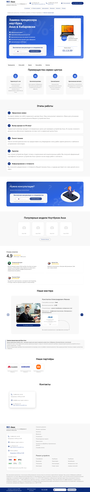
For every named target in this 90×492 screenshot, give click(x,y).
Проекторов (55, 461)
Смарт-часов (55, 466)
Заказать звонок (78, 3)
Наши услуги (39, 441)
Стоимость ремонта (41, 427)
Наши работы (39, 65)
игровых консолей (72, 466)
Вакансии (52, 8)
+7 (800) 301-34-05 (53, 2)
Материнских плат (73, 463)
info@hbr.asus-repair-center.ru (20, 400)
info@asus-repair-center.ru (17, 442)
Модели (30, 65)
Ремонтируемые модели (42, 439)
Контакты (58, 8)
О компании (27, 8)
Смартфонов (39, 458)
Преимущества (11, 65)
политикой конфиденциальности (38, 201)
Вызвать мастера (29, 325)
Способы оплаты (40, 447)
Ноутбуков (54, 458)
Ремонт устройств (37, 8)
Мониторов (39, 466)
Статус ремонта (66, 3)
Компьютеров (55, 463)
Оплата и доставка (41, 429)
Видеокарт (39, 461)
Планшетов (39, 463)
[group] (12, 368)
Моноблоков (71, 461)
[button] (82, 314)
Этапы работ (21, 65)
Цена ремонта (45, 8)
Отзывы (63, 8)
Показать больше (45, 239)
